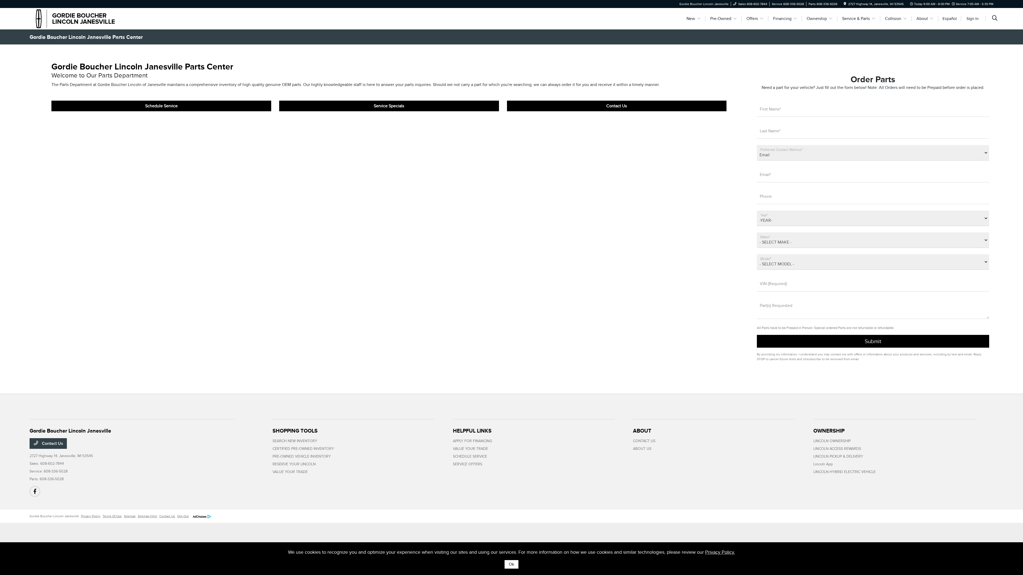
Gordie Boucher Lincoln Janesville (54, 516)
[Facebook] (35, 491)
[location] (845, 4)
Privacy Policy (90, 516)
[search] (994, 18)
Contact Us (616, 106)
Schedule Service (161, 106)
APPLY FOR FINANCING (472, 441)
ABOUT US (642, 449)
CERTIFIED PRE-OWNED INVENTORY (303, 449)
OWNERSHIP (829, 431)
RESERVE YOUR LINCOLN (294, 464)
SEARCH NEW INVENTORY (295, 441)
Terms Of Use (112, 516)
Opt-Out (183, 516)
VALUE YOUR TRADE (290, 472)
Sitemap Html (147, 516)
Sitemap (130, 516)
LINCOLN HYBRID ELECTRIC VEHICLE (844, 472)
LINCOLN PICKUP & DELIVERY (838, 456)
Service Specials (389, 106)
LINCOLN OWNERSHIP (832, 441)
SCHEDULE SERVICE (470, 456)
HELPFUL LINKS (472, 431)
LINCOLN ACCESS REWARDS (837, 449)
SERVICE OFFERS (467, 464)
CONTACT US (644, 441)
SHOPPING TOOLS (295, 431)
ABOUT (642, 431)
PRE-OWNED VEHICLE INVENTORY (302, 456)
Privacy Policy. (720, 552)
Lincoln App (823, 464)
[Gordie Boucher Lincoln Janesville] (75, 18)
